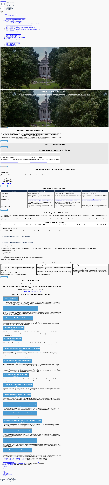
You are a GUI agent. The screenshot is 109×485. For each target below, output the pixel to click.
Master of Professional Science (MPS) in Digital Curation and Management (21, 27)
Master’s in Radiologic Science (12, 32)
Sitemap (4, 475)
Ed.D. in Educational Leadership (34, 199)
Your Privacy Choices (7, 474)
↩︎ (38, 462)
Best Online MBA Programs (8, 462)
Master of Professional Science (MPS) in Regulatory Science (23, 29)
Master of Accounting (10, 30)
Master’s (4, 467)
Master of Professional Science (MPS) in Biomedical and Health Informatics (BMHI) (22, 23)
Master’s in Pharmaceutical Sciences (13, 28)
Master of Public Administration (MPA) (19, 25)
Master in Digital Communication (12, 31)
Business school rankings (8, 464)
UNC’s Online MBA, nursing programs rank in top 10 (14, 463)
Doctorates (5, 466)
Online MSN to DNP (10, 15)
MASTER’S (8, 20)
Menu (2, 11)
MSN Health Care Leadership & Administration (15, 37)
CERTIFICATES (9, 38)
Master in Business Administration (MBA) (14, 21)
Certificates (5, 468)
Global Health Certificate (11, 44)
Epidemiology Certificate (11, 45)
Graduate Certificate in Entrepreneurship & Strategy (92, 199)
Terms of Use (5, 472)
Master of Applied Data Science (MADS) (14, 22)
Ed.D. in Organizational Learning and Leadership (15, 19)
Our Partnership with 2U (8, 470)
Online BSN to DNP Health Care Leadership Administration (18, 16)
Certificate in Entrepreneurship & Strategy (14, 39)
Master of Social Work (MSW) (12, 36)
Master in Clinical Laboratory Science (13, 34)
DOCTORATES (9, 14)
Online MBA (57, 199)
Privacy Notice (6, 473)
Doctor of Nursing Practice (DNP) (47, 200)
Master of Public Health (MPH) (12, 26)
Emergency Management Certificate (13, 43)
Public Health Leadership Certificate (13, 42)
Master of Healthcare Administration (13, 35)
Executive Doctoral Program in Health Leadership (15, 18)
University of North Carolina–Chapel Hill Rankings (13, 458)
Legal (4, 471)
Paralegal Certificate (10, 41)
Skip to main (3, 1)
